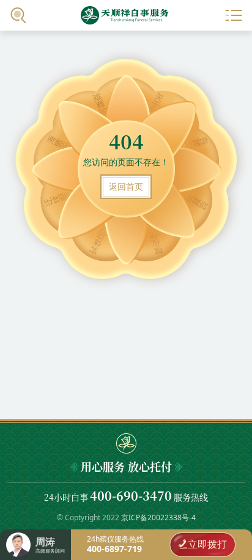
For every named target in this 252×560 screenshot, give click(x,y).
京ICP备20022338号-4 (158, 517)
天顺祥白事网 (126, 15)
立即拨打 (207, 544)
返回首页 (126, 186)
